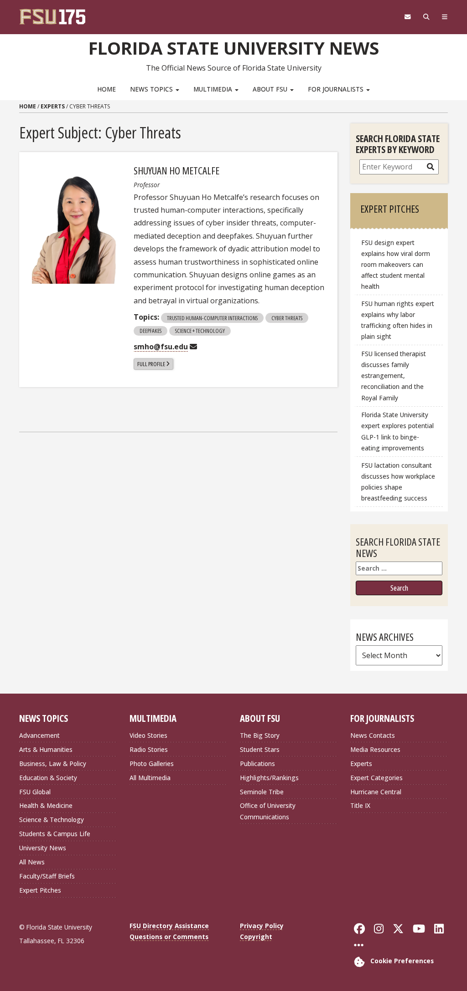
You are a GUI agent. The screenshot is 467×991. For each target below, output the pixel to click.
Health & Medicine (46, 805)
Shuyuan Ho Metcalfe (176, 170)
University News (42, 847)
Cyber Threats (286, 318)
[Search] (426, 17)
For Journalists (336, 89)
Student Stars (260, 749)
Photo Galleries (152, 763)
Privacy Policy (262, 925)
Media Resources (375, 749)
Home (106, 89)
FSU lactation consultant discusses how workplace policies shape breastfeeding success (398, 481)
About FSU (271, 89)
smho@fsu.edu (161, 347)
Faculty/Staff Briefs (47, 876)
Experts (53, 106)
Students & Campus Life (54, 833)
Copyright (256, 936)
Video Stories (148, 735)
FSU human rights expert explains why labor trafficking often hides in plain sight (397, 320)
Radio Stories (149, 749)
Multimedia (213, 89)
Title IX (360, 805)
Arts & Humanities (46, 749)
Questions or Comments (169, 936)
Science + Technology (200, 331)
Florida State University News (233, 48)
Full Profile (151, 364)
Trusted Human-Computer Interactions (212, 318)
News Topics (152, 89)
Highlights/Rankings (269, 777)
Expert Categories (376, 777)
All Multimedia (150, 777)
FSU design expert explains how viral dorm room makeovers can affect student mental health (395, 264)
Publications (257, 763)
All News (32, 862)
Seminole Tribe (262, 791)
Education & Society (48, 777)
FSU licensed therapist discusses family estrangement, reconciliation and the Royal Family (393, 375)
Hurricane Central (375, 791)
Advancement (39, 735)
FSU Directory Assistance (169, 925)
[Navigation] (444, 17)
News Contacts (372, 735)
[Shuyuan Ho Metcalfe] (76, 224)
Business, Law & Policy (52, 763)
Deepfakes (150, 331)
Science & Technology (51, 819)
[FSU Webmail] (407, 17)
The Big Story (260, 735)
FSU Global (35, 791)
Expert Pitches (40, 890)
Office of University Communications (268, 811)
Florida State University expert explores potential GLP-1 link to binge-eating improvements (397, 431)
